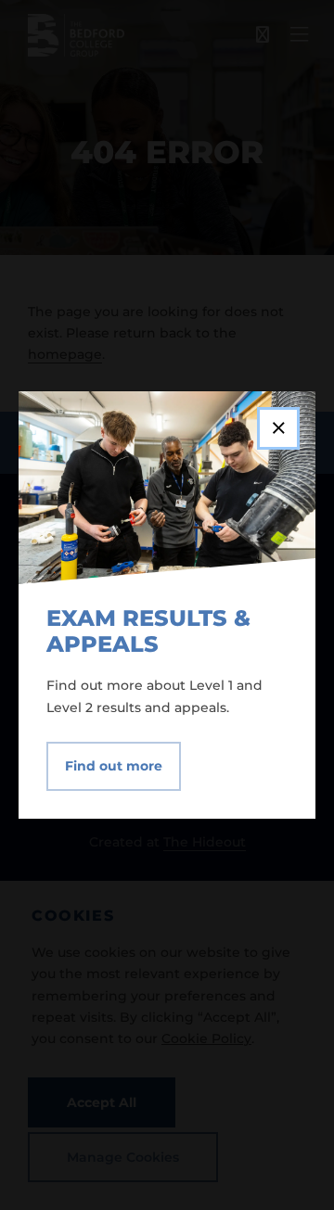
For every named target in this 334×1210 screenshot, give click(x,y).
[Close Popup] (278, 428)
